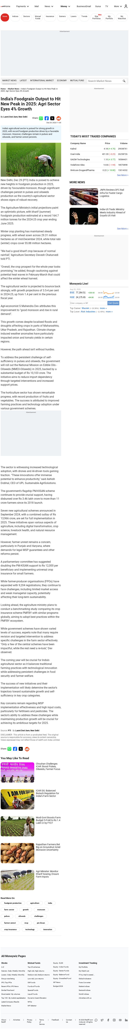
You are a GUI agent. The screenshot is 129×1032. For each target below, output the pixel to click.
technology (30, 929)
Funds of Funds (34, 986)
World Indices (84, 994)
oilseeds (22, 916)
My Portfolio (109, 17)
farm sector (9, 910)
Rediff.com (89, 1020)
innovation (47, 929)
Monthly (22, 971)
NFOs (30, 1002)
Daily (10, 971)
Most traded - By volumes (10, 994)
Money (64, 6)
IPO (2, 982)
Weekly (15, 971)
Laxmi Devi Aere (10, 117)
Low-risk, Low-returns (36, 979)
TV (106, 6)
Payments (21, 6)
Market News (9, 80)
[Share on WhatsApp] (96, 1022)
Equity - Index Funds (61, 967)
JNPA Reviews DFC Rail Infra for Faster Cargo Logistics (112, 192)
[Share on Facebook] (47, 118)
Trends (84, 16)
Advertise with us (85, 998)
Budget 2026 (58, 986)
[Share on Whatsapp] (41, 118)
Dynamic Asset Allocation (37, 998)
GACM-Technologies (80, 159)
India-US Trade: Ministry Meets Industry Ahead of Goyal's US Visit (112, 212)
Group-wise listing (8, 979)
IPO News (14, 986)
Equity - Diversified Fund (62, 978)
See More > (122, 175)
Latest (23, 80)
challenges (38, 916)
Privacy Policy (29, 1021)
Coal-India (75, 154)
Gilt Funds (31, 982)
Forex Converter (85, 982)
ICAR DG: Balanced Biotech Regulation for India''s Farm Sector (47, 793)
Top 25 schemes (34, 967)
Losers (73, 16)
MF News (56, 982)
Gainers (62, 16)
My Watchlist (122, 17)
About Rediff (3, 1021)
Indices (15, 16)
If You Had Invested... (87, 975)
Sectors (26, 16)
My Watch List (84, 971)
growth (26, 910)
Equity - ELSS (58, 963)
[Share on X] (102, 1022)
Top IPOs (8, 982)
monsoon (41, 910)
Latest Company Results (10, 1002)
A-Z (2, 967)
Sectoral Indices (84, 990)
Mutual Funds (38, 17)
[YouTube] (120, 1022)
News (47, 6)
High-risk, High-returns (36, 971)
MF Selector (32, 1006)
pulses (7, 916)
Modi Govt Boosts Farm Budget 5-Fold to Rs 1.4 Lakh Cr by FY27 (48, 820)
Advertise (16, 1020)
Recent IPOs (5, 986)
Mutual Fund (77, 80)
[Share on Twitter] (52, 118)
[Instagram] (114, 1022)
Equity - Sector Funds (61, 971)
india (50, 903)
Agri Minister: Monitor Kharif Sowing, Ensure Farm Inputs (47, 874)
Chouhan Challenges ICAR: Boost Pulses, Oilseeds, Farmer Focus (48, 766)
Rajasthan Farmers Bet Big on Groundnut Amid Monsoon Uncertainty (48, 847)
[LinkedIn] (126, 1022)
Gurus (98, 6)
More (116, 6)
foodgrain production (13, 903)
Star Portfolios (96, 17)
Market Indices (84, 986)
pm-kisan (41, 923)
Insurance (50, 16)
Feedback (55, 1020)
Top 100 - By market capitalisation (13, 998)
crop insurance (10, 929)
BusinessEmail (84, 6)
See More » (122, 228)
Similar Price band (7, 990)
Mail (37, 6)
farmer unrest (10, 923)
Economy (62, 80)
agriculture (34, 903)
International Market (42, 80)
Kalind (73, 148)
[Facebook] (108, 1022)
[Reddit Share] (57, 118)
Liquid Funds (32, 994)
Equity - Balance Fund (61, 974)
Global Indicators (85, 979)
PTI (9, 730)
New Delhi (22, 117)
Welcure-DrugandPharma (82, 170)
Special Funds (33, 990)
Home (7, 6)
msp (26, 923)
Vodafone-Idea (77, 165)
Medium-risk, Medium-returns (39, 975)
